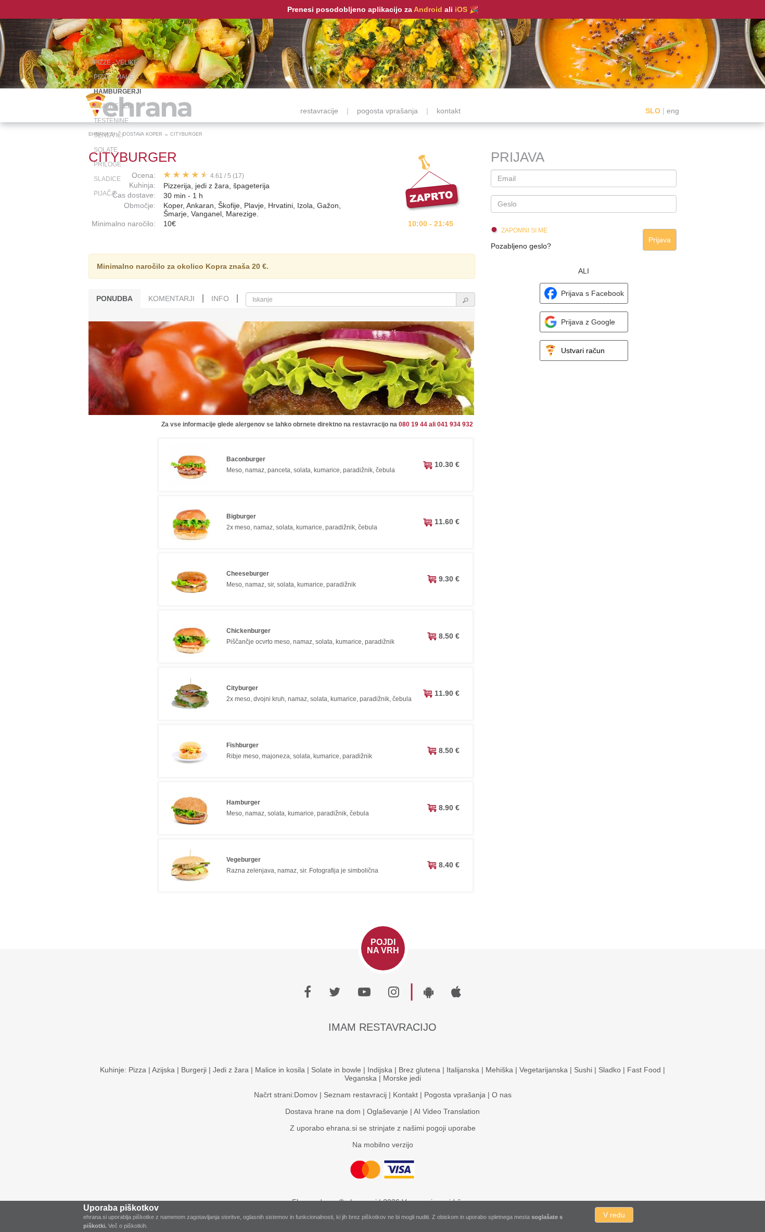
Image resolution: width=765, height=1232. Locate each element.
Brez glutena (419, 1070)
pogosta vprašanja (387, 111)
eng (673, 111)
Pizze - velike (116, 62)
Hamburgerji (117, 91)
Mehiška (499, 1070)
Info (220, 298)
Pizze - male (113, 77)
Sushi (583, 1070)
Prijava (659, 240)
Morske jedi (402, 1078)
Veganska (361, 1078)
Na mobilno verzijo (382, 1144)
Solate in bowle (336, 1070)
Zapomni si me (524, 230)
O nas (502, 1095)
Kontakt (405, 1095)
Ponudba (114, 298)
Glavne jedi (114, 106)
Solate (106, 149)
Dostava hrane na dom (323, 1111)
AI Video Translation (447, 1111)
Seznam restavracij (355, 1095)
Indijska (379, 1070)
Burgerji (194, 1070)
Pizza (137, 1070)
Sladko (609, 1070)
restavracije (319, 111)
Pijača (105, 193)
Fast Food (644, 1070)
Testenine (111, 120)
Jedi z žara (231, 1070)
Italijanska (463, 1070)
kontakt (449, 111)
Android (428, 9)
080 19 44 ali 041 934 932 (436, 424)
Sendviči (108, 135)
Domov (305, 1095)
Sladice (107, 179)
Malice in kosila (280, 1070)
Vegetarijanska (543, 1070)
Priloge (107, 164)
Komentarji (171, 298)
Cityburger (186, 134)
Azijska (163, 1070)
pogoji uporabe (451, 1128)
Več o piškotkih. (128, 1226)
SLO (652, 111)
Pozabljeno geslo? (521, 246)
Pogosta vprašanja (455, 1095)
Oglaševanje (387, 1111)
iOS (461, 9)
